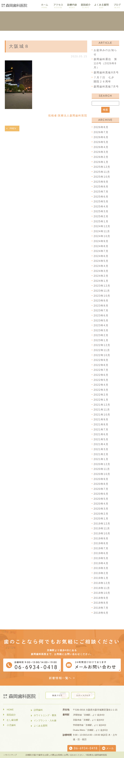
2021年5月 (101, 439)
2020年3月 (101, 508)
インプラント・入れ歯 (45, 720)
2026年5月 (101, 142)
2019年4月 (101, 563)
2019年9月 (101, 538)
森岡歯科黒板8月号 (106, 72)
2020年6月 (101, 493)
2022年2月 (101, 394)
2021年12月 (102, 404)
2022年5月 (101, 380)
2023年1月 (101, 340)
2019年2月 (101, 573)
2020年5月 (101, 498)
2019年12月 (102, 523)
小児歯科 (11, 725)
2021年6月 (101, 434)
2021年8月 (101, 424)
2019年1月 (101, 578)
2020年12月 (102, 464)
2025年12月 (102, 166)
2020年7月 (101, 489)
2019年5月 (101, 558)
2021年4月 (101, 444)
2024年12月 (102, 226)
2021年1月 (101, 459)
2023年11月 (102, 290)
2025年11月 (102, 172)
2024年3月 (101, 271)
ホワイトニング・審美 (45, 715)
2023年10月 (102, 295)
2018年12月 (102, 583)
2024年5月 (101, 261)
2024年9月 (101, 241)
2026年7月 (101, 132)
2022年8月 (101, 365)
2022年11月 (102, 350)
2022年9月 (101, 360)
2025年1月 (101, 221)
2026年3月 (101, 152)
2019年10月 (102, 533)
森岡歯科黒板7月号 (106, 86)
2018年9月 (101, 598)
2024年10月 (102, 236)
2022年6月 (101, 375)
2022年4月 (101, 384)
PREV (13, 128)
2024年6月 (101, 256)
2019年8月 (101, 543)
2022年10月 (102, 355)
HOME (10, 709)
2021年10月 (102, 414)
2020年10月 (102, 474)
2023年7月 (101, 310)
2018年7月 (101, 607)
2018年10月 (102, 593)
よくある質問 (40, 725)
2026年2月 (101, 157)
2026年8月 (101, 127)
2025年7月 (101, 191)
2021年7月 (101, 429)
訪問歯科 (38, 710)
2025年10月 (102, 176)
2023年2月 (101, 335)
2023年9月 (101, 300)
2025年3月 (101, 211)
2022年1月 (101, 399)
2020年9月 (101, 479)
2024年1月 (101, 280)
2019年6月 (101, 553)
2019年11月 (102, 528)
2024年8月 (101, 246)
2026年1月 (101, 162)
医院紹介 (11, 714)
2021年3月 (101, 449)
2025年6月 (101, 196)
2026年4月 (101, 147)
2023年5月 (101, 320)
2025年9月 (101, 181)
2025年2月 (101, 216)
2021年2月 (101, 454)
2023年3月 (101, 330)
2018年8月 (101, 602)
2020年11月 (102, 469)
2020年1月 (101, 518)
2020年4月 (101, 503)
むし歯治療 (12, 720)
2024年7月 (101, 251)
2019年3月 (101, 568)
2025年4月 (101, 206)
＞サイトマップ (10, 755)
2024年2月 (101, 275)
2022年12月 (102, 345)
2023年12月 (102, 285)
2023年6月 (101, 315)
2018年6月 (101, 612)
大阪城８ (19, 46)
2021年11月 (102, 409)
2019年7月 (101, 548)
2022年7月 (101, 370)
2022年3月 (101, 389)
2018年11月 (102, 588)
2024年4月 (101, 266)
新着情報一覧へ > (62, 678)
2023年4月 (101, 325)
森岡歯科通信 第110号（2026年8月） (105, 63)
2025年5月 (101, 201)
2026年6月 (101, 137)
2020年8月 (101, 484)
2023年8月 (101, 305)
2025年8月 (101, 186)
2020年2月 (101, 513)
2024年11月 (102, 231)
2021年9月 (101, 419)
